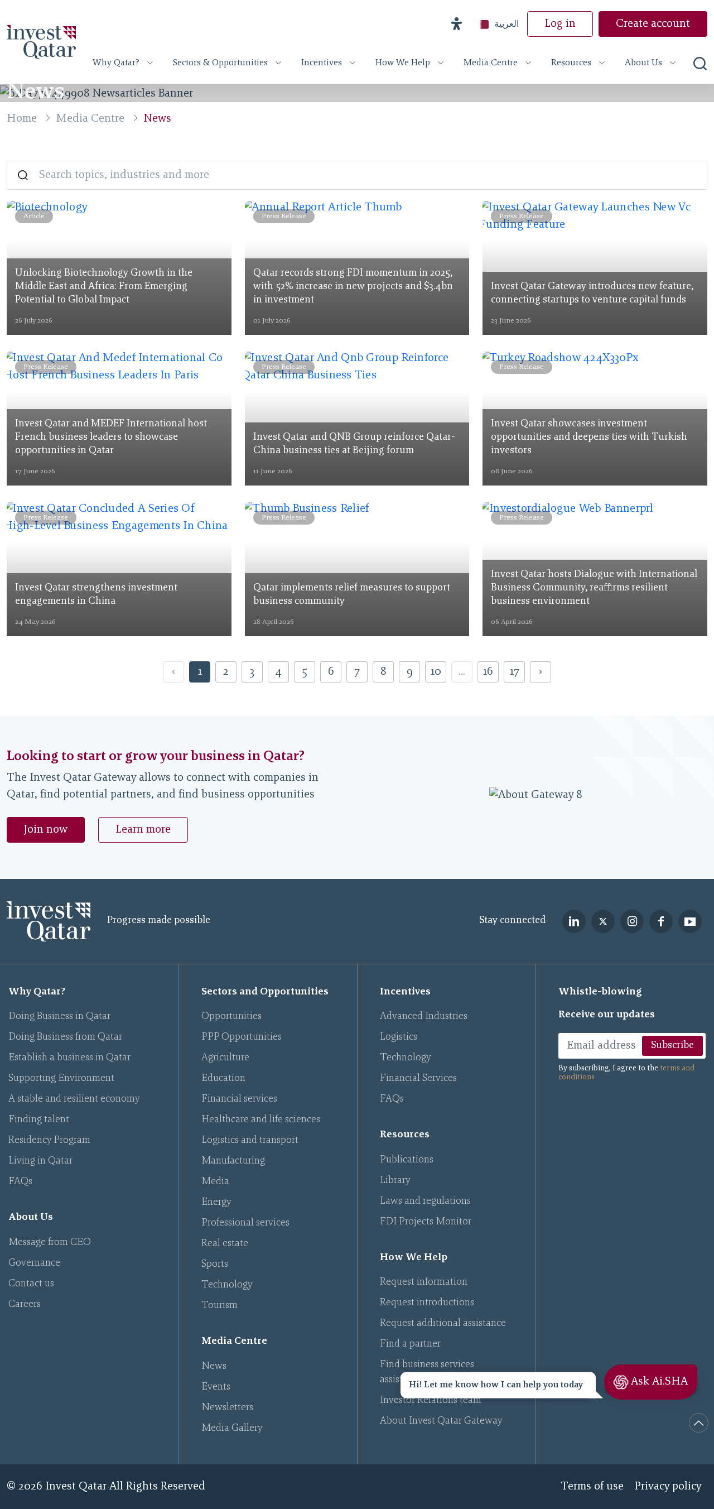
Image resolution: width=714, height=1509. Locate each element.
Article (34, 216)
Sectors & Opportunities (220, 63)
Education (223, 1079)
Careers (24, 1305)
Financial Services (418, 1079)
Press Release (284, 216)
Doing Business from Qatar (65, 1037)
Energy (216, 1203)
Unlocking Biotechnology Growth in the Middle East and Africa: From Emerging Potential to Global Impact (103, 286)
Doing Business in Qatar (59, 1017)
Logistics (398, 1037)
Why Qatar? (116, 63)
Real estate (224, 1244)
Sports (214, 1265)
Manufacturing (233, 1161)
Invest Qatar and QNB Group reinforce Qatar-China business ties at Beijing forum (354, 444)
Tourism (219, 1306)
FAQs (20, 1182)
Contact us (31, 1284)
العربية (506, 23)
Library (395, 1181)
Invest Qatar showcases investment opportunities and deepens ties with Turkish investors (589, 437)
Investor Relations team (430, 1401)
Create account (653, 24)
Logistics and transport (249, 1141)
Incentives (321, 63)
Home (22, 118)
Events (215, 1387)
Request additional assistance (443, 1324)
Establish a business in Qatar (69, 1058)
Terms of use (592, 1486)
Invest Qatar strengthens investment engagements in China (96, 595)
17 (514, 671)
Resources (571, 63)
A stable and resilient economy (74, 1099)
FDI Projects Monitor (425, 1222)
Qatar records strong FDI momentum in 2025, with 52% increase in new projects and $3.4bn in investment (353, 286)
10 (436, 671)
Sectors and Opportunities (265, 992)
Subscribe (672, 1046)
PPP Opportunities (241, 1037)
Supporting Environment (61, 1079)
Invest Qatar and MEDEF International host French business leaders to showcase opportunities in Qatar (111, 437)
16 (488, 671)
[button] (456, 24)
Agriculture (225, 1058)
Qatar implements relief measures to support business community (351, 595)
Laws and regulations (425, 1201)
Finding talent (38, 1120)
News (213, 1367)
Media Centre (491, 63)
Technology (227, 1285)
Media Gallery (232, 1429)
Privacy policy (668, 1486)
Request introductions (427, 1303)
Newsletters (227, 1408)
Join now (45, 829)
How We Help (402, 63)
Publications (406, 1160)
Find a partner (410, 1344)
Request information (423, 1282)
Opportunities (231, 1017)
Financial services (239, 1099)
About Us (643, 63)
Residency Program (49, 1141)
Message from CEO (49, 1243)
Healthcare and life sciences (260, 1120)
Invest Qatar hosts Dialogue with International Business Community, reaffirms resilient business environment (594, 588)
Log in (560, 24)
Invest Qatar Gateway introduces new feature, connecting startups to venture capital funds (592, 293)
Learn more (143, 829)
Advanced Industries (423, 1017)
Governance (34, 1263)
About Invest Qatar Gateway (441, 1421)
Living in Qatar (40, 1161)
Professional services (245, 1223)
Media (215, 1182)
